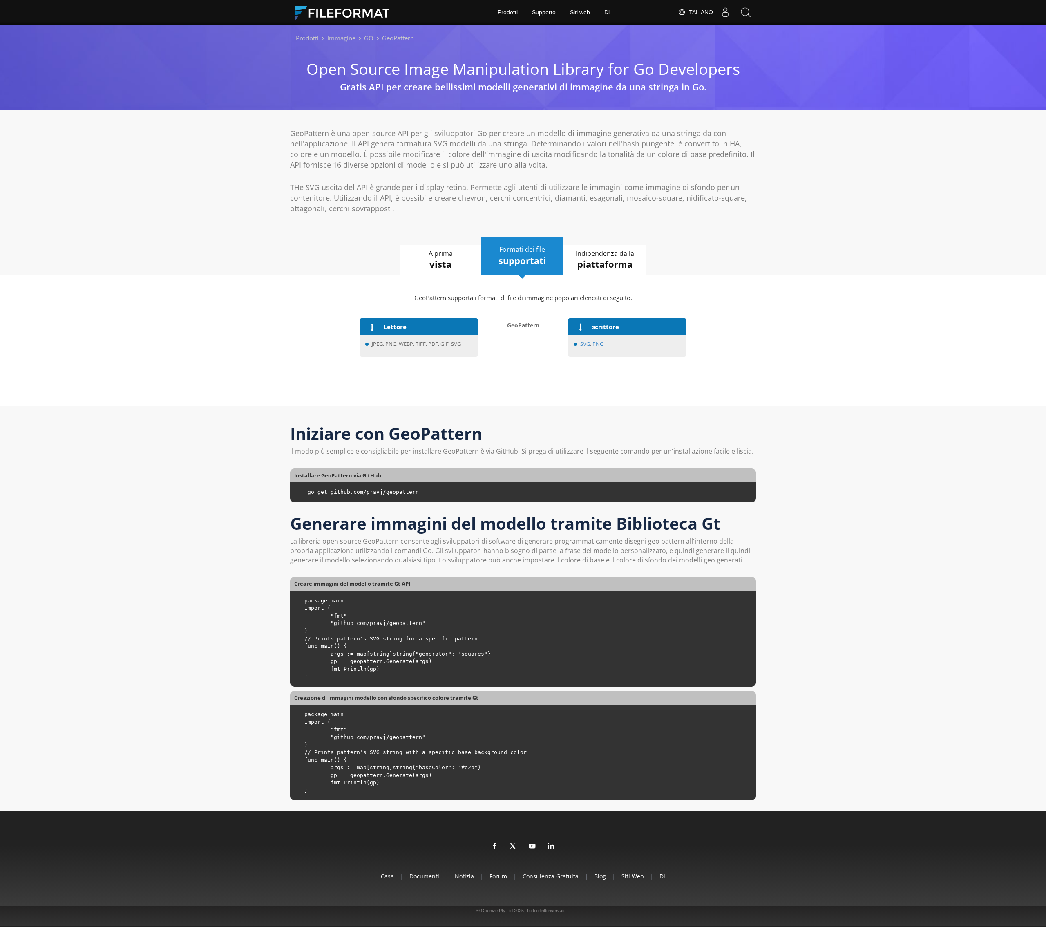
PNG (597, 343)
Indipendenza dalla (605, 260)
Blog (600, 876)
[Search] (745, 12)
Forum (498, 876)
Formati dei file (522, 255)
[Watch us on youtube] (532, 846)
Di (607, 12)
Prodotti (508, 12)
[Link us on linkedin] (551, 846)
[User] (725, 12)
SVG (585, 343)
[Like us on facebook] (494, 846)
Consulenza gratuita (551, 876)
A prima (441, 260)
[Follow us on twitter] (513, 846)
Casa (387, 876)
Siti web (580, 12)
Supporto (544, 12)
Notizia (464, 876)
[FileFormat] (345, 12)
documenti (424, 876)
